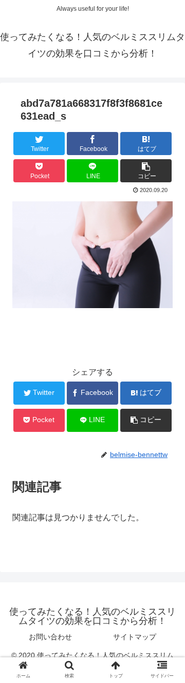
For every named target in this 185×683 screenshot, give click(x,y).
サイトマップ (134, 637)
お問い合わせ (50, 637)
